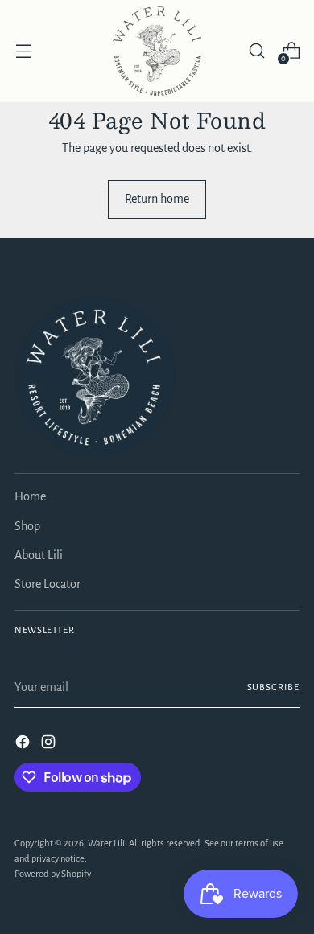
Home (30, 496)
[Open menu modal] (22, 51)
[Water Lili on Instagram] (50, 744)
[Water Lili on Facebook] (24, 744)
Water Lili (106, 843)
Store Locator (47, 584)
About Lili (38, 555)
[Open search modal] (256, 51)
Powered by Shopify (52, 874)
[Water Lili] (157, 51)
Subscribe (273, 687)
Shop (27, 526)
